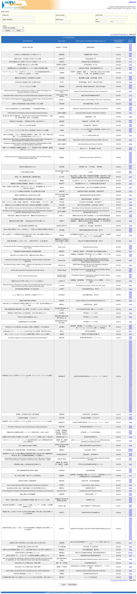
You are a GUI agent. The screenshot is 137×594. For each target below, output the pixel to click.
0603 (130, 67)
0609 (130, 158)
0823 (130, 100)
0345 (130, 531)
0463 (130, 377)
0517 (130, 54)
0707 (130, 195)
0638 (130, 216)
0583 (130, 411)
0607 (130, 155)
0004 (130, 485)
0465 (130, 380)
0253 (130, 231)
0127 (130, 522)
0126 (130, 521)
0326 (130, 91)
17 (123, 34)
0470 (130, 387)
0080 (130, 518)
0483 (130, 407)
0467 (130, 383)
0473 (130, 392)
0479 (130, 401)
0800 (130, 49)
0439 (130, 341)
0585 (130, 292)
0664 (130, 515)
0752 (130, 122)
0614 (130, 295)
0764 (130, 59)
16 (121, 34)
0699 (130, 117)
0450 (130, 357)
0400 (130, 135)
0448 (130, 354)
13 (115, 34)
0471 (130, 389)
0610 (130, 159)
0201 (130, 527)
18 (124, 34)
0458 (130, 369)
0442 (130, 345)
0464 (130, 378)
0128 (130, 524)
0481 (130, 404)
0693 (130, 162)
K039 (130, 418)
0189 (130, 104)
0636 (130, 148)
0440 (130, 342)
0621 (130, 300)
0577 (130, 482)
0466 (130, 381)
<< (111, 34)
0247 (130, 130)
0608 (130, 156)
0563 (130, 191)
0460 (130, 372)
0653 (130, 298)
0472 (130, 390)
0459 (130, 371)
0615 (130, 296)
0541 (130, 65)
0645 (130, 149)
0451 (130, 359)
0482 (130, 405)
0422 (130, 304)
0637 (130, 76)
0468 (130, 384)
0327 (130, 177)
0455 (130, 365)
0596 (130, 293)
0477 (130, 398)
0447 (130, 353)
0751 (130, 180)
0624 (130, 313)
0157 (130, 525)
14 (117, 34)
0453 (130, 362)
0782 (130, 95)
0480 (130, 402)
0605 (130, 514)
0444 (130, 348)
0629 (130, 124)
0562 (130, 512)
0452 (130, 360)
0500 (130, 44)
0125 (130, 519)
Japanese (132, 2)
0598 (130, 153)
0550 (130, 46)
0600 (130, 47)
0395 (130, 337)
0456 (130, 366)
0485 (130, 410)
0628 (130, 215)
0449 (130, 356)
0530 (130, 120)
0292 (130, 530)
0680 (130, 414)
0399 (130, 509)
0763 (130, 254)
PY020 (130, 451)
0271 (130, 574)
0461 (130, 374)
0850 (130, 50)
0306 (130, 317)
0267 (130, 528)
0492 (130, 187)
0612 (130, 69)
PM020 (130, 449)
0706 (130, 235)
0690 (130, 547)
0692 (130, 161)
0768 (130, 437)
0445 (130, 350)
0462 (130, 375)
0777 (130, 62)
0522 (130, 199)
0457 (130, 368)
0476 (130, 396)
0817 (130, 56)
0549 (130, 309)
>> (127, 34)
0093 (130, 129)
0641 (130, 79)
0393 (130, 481)
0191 (130, 53)
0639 (130, 78)
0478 (130, 399)
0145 (130, 73)
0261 (130, 479)
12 (114, 34)
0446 (130, 351)
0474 (130, 393)
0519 (130, 511)
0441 (130, 344)
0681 (130, 289)
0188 (130, 559)
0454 (130, 363)
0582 (130, 488)
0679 (130, 99)
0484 (130, 408)
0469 (130, 386)
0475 (130, 395)
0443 (130, 347)
